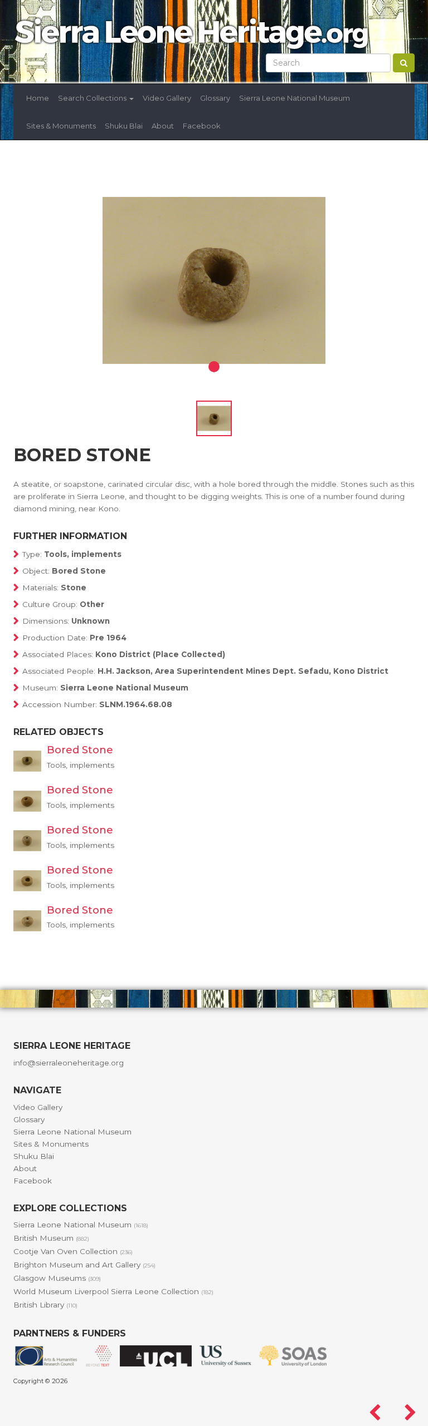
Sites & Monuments (61, 125)
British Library (45, 1304)
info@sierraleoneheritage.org (68, 1062)
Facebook (202, 125)
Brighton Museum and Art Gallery (84, 1264)
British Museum (51, 1237)
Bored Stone (80, 750)
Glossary (215, 97)
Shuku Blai (124, 125)
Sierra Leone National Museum (294, 97)
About (163, 125)
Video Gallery (167, 97)
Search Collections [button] (93, 97)
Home (37, 97)
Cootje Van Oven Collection (73, 1251)
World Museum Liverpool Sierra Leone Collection (113, 1291)
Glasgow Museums (57, 1278)
